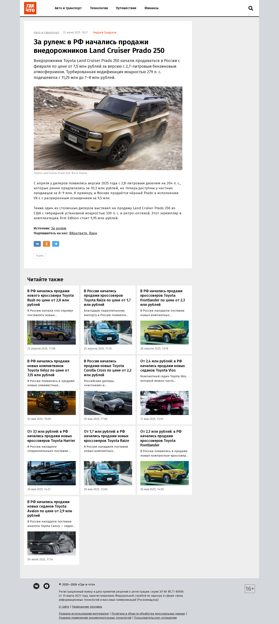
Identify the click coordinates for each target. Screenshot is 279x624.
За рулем (58, 228)
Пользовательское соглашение (155, 618)
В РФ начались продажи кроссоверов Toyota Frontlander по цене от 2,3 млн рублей (162, 298)
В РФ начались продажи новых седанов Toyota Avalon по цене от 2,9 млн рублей (49, 509)
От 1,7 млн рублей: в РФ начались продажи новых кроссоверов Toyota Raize (106, 436)
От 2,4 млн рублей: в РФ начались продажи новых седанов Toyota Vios (162, 366)
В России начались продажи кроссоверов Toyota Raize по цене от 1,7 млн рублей (107, 298)
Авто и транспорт (68, 8)
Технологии (99, 8)
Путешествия (126, 8)
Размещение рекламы (87, 607)
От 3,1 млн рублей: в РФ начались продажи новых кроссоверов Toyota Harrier (51, 436)
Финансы (151, 8)
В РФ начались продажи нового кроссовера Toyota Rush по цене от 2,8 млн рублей (50, 298)
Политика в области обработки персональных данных (148, 613)
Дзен (93, 233)
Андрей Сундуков (104, 32)
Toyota (40, 255)
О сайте (64, 607)
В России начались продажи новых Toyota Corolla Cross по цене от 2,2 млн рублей (107, 368)
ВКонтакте (78, 233)
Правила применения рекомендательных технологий (95, 618)
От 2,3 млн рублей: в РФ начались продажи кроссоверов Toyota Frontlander (161, 438)
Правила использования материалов (84, 613)
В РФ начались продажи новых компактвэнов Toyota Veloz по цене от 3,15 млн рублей (48, 368)
